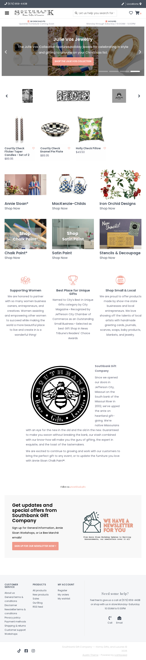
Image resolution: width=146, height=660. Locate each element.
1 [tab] (103, 82)
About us (10, 604)
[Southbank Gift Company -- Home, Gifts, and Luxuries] (27, 13)
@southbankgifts (78, 497)
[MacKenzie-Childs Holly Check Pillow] (91, 140)
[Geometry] (27, 107)
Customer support (15, 641)
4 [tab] (135, 82)
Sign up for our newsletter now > (35, 557)
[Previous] (7, 107)
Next (131, 57)
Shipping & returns (15, 636)
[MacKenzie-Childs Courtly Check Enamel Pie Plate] (55, 140)
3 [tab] (124, 82)
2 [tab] (114, 82)
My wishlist (64, 609)
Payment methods (15, 632)
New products (41, 605)
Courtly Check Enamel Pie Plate (51, 161)
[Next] (139, 107)
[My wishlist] (131, 13)
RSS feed (38, 617)
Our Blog (38, 613)
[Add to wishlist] (33, 159)
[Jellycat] (119, 107)
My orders (63, 605)
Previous (14, 57)
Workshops (11, 645)
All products (40, 601)
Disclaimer (11, 616)
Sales (36, 609)
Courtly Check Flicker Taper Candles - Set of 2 (17, 163)
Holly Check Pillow (88, 159)
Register (62, 601)
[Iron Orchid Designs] (73, 107)
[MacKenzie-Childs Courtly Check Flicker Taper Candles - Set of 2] (20, 140)
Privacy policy (13, 628)
